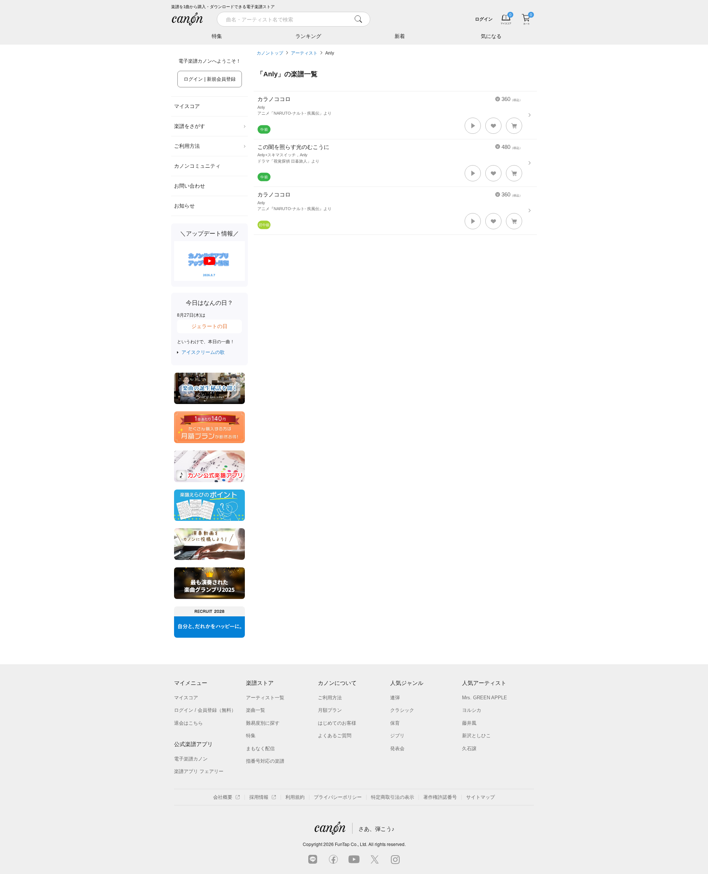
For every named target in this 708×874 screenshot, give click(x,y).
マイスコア (187, 106)
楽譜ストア (260, 683)
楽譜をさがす (189, 126)
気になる (491, 36)
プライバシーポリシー (338, 797)
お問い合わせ (189, 186)
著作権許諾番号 (440, 797)
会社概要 (222, 797)
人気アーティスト (484, 683)
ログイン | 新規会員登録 (210, 79)
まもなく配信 (260, 748)
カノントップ (270, 53)
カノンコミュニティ (197, 166)
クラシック (402, 710)
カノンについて (337, 683)
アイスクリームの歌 (203, 352)
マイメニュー (190, 683)
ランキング (308, 36)
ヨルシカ (471, 710)
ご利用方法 (187, 146)
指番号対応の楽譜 (265, 761)
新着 (400, 36)
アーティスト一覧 (265, 697)
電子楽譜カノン (191, 759)
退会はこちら (188, 723)
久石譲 (469, 748)
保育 (395, 723)
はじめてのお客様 (337, 723)
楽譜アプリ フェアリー (198, 771)
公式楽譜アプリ (193, 744)
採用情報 (258, 797)
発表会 (397, 748)
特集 (217, 36)
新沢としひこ (476, 735)
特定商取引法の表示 (392, 797)
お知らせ (184, 206)
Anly (329, 53)
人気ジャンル (406, 683)
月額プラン (330, 710)
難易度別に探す (263, 723)
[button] (473, 126)
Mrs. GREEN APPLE (484, 697)
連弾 (395, 697)
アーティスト (304, 53)
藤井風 (469, 723)
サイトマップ (480, 797)
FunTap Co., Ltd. (351, 844)
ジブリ (397, 735)
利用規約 (295, 797)
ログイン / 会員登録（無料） (205, 710)
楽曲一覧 (255, 710)
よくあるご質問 (334, 735)
